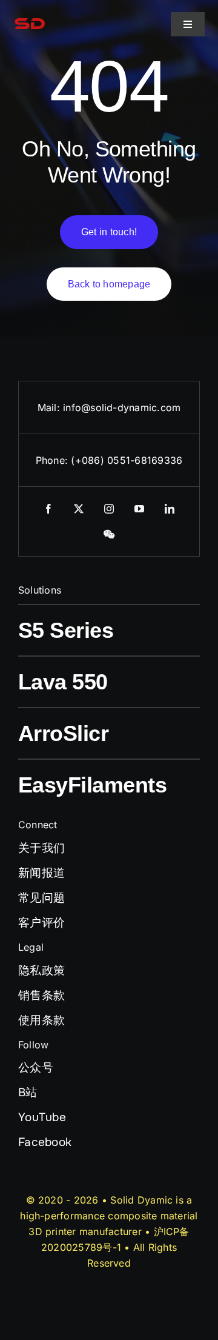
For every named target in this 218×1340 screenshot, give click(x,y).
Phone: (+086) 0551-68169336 (109, 460)
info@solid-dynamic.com (121, 407)
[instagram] (109, 508)
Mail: (50, 407)
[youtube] (139, 508)
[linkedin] (169, 508)
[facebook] (48, 508)
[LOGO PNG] (30, 14)
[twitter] (79, 508)
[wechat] (109, 534)
